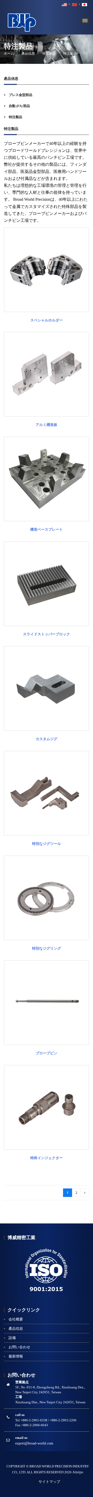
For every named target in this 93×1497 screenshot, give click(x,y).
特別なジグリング (46, 948)
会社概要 (16, 1319)
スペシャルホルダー (46, 320)
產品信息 (28, 53)
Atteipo (77, 1472)
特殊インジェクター (46, 1158)
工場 (18, 1397)
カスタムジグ (46, 739)
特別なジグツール (46, 844)
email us (21, 1438)
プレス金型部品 (20, 95)
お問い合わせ (19, 1347)
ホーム (9, 53)
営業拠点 (22, 1382)
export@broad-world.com (34, 1443)
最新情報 (16, 1356)
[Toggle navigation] (85, 20)
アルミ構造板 (46, 425)
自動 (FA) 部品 (19, 106)
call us (20, 1415)
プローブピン (46, 1053)
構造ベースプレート (46, 529)
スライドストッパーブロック (46, 634)
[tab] (46, 95)
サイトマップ (49, 1482)
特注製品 (49, 53)
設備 (12, 1338)
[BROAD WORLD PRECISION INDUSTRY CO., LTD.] (30, 21)
